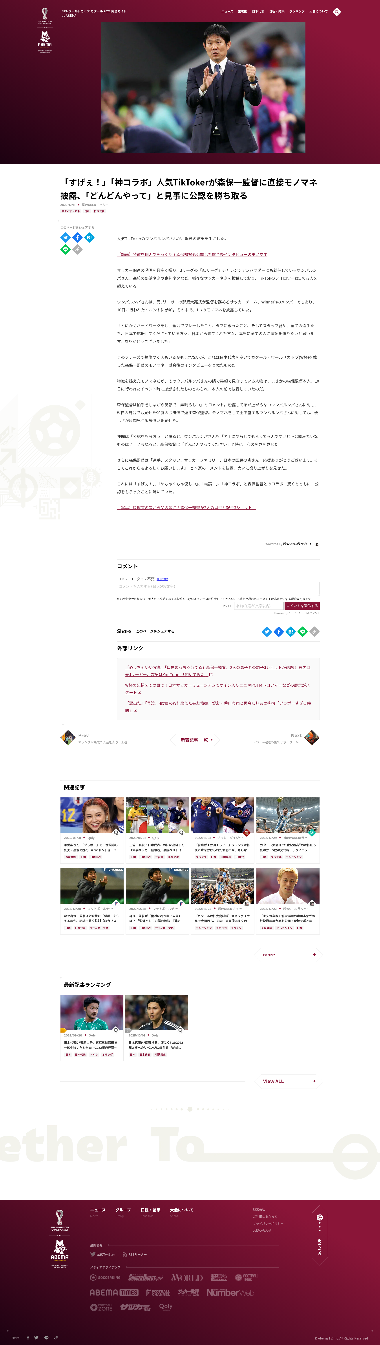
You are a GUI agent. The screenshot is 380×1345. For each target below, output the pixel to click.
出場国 (242, 11)
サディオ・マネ (71, 211)
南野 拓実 (160, 1055)
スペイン (236, 928)
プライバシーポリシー (268, 1224)
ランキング (297, 11)
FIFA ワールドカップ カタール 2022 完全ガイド (94, 12)
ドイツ (94, 1055)
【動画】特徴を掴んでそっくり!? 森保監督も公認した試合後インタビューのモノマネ (192, 254)
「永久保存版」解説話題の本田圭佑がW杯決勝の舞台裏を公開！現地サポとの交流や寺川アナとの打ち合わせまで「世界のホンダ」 (287, 918)
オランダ (107, 1055)
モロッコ (221, 928)
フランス (201, 857)
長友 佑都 (70, 857)
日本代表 (258, 11)
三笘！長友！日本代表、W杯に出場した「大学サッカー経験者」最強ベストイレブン (157, 847)
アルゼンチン (294, 857)
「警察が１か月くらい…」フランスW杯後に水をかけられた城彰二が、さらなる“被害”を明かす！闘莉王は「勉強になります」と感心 (222, 847)
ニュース (227, 11)
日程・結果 (277, 11)
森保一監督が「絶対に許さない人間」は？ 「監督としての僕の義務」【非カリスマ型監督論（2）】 (156, 918)
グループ (123, 1213)
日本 (87, 211)
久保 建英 (266, 928)
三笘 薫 (159, 857)
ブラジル (276, 857)
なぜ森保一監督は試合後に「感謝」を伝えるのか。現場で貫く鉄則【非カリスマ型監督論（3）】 (91, 918)
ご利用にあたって (265, 1217)
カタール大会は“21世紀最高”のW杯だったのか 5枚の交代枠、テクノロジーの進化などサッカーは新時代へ (288, 847)
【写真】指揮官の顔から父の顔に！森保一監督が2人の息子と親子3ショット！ (186, 507)
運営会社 (259, 1210)
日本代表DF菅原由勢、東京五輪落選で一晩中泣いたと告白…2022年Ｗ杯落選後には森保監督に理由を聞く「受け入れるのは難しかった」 (91, 1045)
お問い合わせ (262, 1231)
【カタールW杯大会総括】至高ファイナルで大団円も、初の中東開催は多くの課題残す (222, 918)
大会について (318, 11)
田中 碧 (240, 857)
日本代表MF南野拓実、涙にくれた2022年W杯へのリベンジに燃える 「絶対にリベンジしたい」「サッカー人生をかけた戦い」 (157, 1045)
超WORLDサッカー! (95, 205)
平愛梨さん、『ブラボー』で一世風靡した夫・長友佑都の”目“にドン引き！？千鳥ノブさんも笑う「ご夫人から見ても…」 (92, 847)
